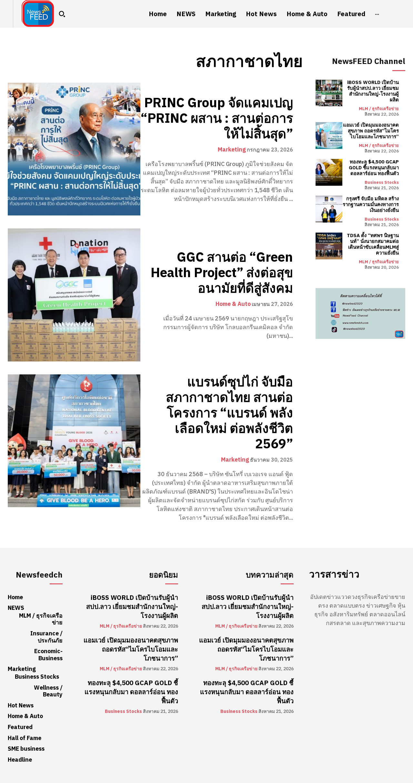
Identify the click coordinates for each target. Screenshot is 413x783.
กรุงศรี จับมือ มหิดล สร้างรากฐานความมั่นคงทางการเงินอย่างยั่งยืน (371, 204)
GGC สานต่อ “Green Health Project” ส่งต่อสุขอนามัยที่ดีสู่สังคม (222, 273)
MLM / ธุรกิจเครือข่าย (379, 108)
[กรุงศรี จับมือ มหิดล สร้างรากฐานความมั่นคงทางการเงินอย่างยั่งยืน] (329, 209)
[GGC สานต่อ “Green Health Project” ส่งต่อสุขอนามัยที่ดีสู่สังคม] (74, 294)
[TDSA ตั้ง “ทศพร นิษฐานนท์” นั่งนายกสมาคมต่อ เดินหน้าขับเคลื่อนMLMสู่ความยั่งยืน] (329, 246)
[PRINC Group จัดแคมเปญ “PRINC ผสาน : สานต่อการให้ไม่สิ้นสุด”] (74, 149)
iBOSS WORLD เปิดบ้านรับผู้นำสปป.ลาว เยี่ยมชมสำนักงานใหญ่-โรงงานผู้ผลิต (373, 91)
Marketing (232, 149)
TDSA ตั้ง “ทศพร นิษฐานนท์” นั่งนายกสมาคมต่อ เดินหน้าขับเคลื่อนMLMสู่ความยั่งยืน (373, 244)
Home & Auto (233, 304)
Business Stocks (382, 182)
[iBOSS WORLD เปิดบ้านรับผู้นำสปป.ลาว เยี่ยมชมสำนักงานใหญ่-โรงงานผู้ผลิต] (329, 92)
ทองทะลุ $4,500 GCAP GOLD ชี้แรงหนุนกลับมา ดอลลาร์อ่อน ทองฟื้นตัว (374, 167)
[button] (62, 14)
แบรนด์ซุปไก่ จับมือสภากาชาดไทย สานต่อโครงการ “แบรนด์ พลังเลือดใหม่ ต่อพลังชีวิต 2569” (229, 413)
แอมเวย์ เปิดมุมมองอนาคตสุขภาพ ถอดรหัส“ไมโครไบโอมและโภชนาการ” (371, 130)
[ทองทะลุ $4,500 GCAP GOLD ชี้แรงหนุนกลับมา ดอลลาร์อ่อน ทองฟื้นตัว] (329, 172)
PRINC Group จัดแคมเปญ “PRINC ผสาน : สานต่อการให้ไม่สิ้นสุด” (217, 118)
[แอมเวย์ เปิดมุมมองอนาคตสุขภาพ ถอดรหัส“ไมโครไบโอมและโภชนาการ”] (329, 135)
